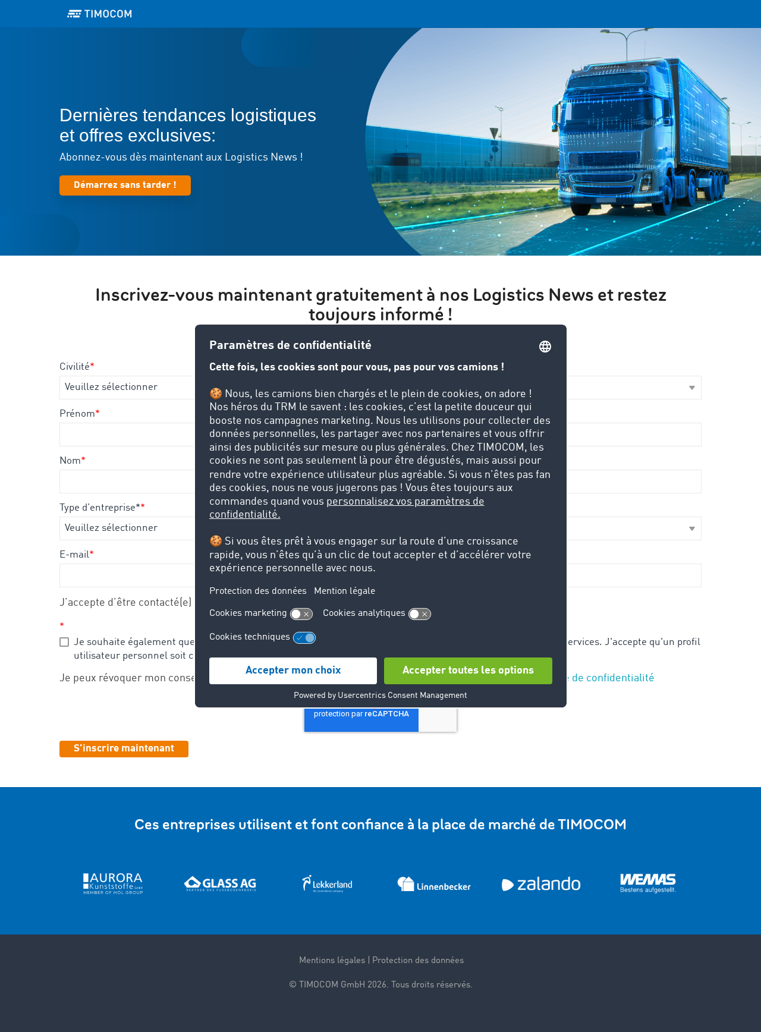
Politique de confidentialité (591, 678)
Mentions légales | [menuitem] (334, 961)
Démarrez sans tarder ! (125, 185)
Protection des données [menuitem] (418, 961)
